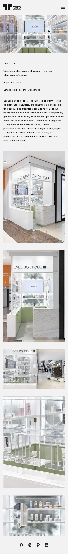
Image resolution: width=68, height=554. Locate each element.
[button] (63, 7)
